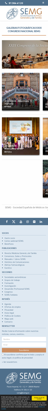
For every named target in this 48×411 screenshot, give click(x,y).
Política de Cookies (12, 315)
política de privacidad (24, 357)
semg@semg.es (23, 392)
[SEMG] (24, 13)
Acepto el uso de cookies (39, 398)
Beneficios (9, 243)
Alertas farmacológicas (14, 264)
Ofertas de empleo (12, 306)
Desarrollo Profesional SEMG (17, 288)
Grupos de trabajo (12, 280)
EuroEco (8, 267)
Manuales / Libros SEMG (15, 259)
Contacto (8, 321)
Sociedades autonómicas (15, 277)
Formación (9, 283)
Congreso (8, 291)
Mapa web (8, 318)
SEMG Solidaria (10, 294)
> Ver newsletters (9, 361)
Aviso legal (9, 312)
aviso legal (6, 357)
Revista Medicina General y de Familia (20, 253)
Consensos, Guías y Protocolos (17, 256)
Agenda (7, 304)
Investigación (10, 285)
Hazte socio (9, 238)
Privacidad (8, 309)
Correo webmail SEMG (13, 240)
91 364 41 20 (16, 3)
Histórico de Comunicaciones (16, 262)
